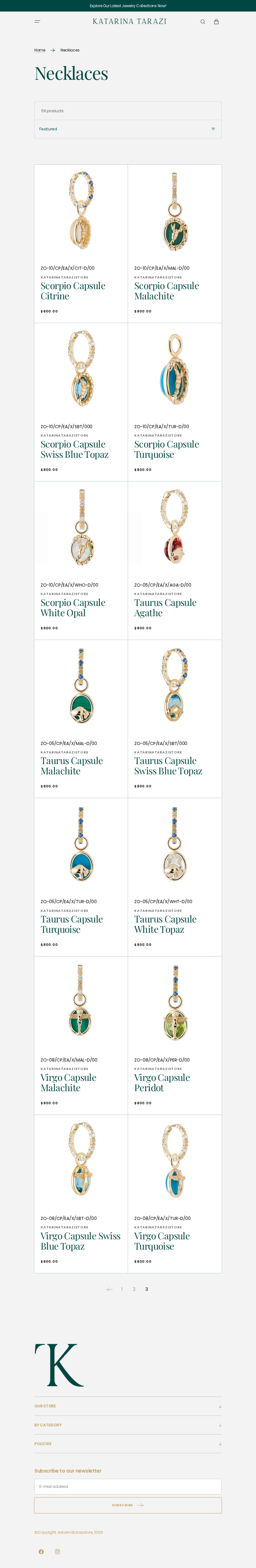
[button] (37, 21)
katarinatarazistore (75, 1532)
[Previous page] (109, 1289)
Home (39, 50)
